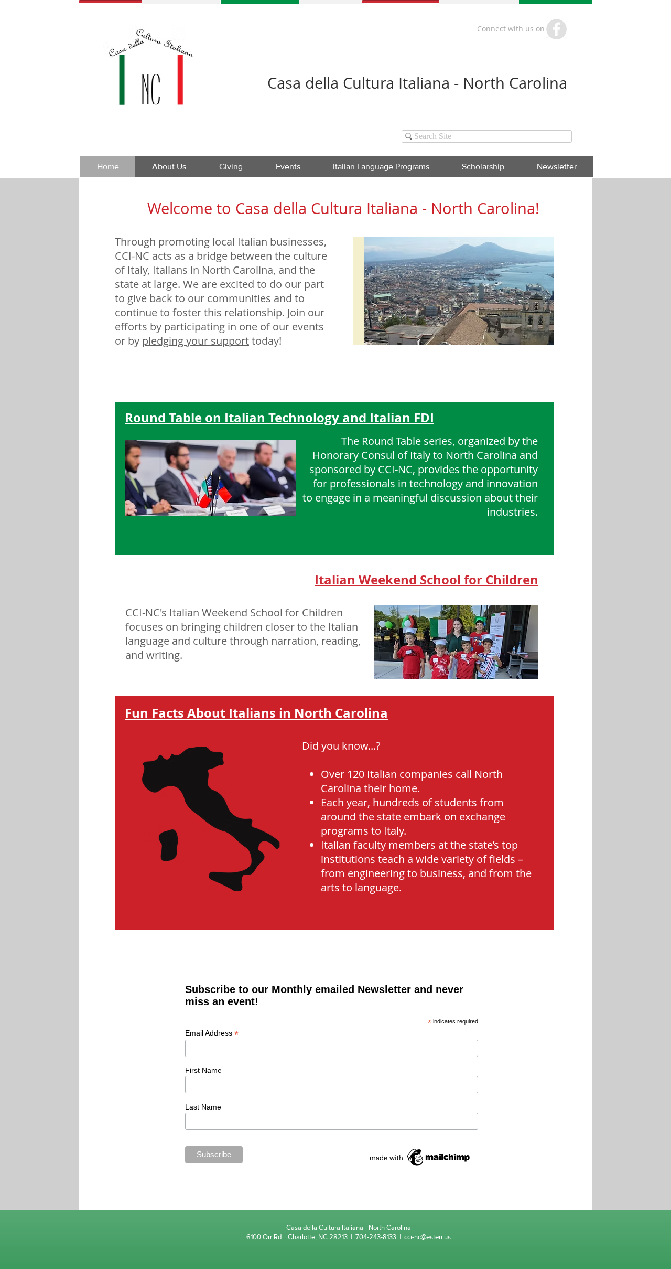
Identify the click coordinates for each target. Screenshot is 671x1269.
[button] (288, 166)
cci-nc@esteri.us (427, 1237)
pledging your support (195, 341)
